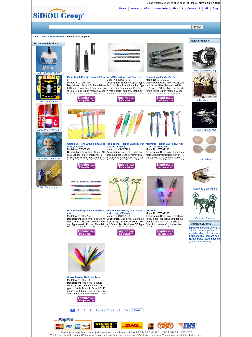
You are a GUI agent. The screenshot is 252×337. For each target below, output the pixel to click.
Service (64, 332)
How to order (161, 8)
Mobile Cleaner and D (49, 187)
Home (122, 8)
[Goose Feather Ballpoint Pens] (86, 272)
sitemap (74, 332)
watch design (212, 238)
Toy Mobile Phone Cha (49, 158)
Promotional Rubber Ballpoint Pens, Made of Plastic (125, 145)
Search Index (57, 36)
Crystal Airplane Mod (205, 129)
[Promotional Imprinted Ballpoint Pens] (86, 206)
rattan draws (196, 238)
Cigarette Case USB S (205, 188)
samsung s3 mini (208, 230)
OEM (146, 8)
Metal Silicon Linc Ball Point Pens (125, 77)
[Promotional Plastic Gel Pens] (165, 72)
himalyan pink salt (199, 227)
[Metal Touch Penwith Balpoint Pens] (86, 72)
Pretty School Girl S (205, 100)
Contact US (193, 8)
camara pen (212, 236)
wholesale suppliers (107, 332)
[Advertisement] (43, 249)
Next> (138, 310)
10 (126, 310)
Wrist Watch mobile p (205, 70)
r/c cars (210, 233)
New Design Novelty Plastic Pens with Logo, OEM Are (124, 212)
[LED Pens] (165, 206)
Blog (215, 8)
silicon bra (205, 159)
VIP (206, 8)
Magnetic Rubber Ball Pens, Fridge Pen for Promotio (164, 145)
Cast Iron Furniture (205, 218)
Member (135, 8)
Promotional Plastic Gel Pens (162, 77)
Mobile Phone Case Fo (48, 130)
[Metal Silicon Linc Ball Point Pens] (126, 72)
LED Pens (151, 210)
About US (177, 8)
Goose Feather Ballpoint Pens (83, 277)
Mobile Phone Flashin (48, 101)
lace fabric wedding (200, 241)
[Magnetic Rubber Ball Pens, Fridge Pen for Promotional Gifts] (165, 139)
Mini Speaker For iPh (49, 73)
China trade (39, 36)
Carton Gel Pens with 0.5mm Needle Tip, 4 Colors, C (86, 145)
